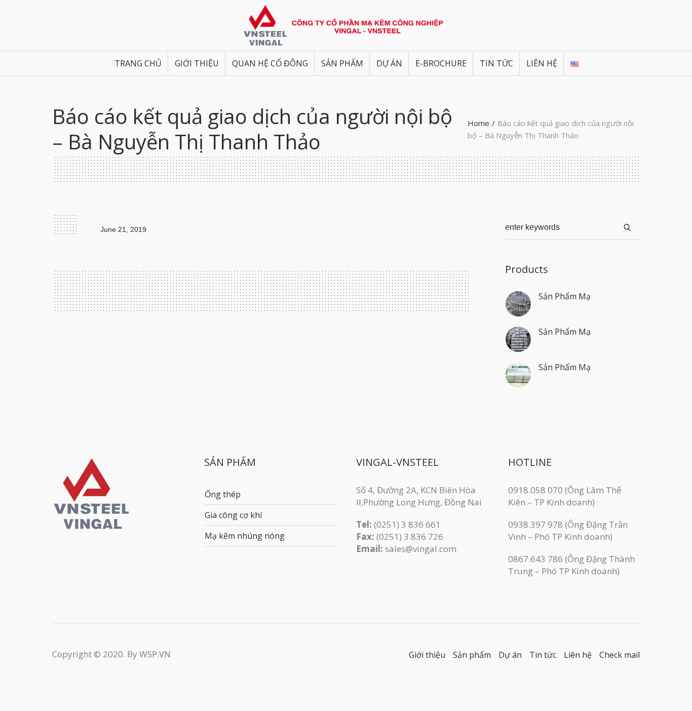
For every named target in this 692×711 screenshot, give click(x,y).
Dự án (510, 655)
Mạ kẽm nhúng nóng (245, 535)
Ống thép (223, 494)
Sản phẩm (472, 655)
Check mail (619, 655)
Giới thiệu (427, 655)
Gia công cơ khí (233, 515)
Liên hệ (578, 655)
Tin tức (542, 655)
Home (478, 123)
